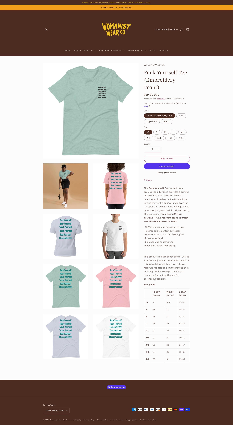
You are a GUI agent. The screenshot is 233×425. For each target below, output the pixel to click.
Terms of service (116, 420)
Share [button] (149, 180)
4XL (170, 138)
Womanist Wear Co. (57, 420)
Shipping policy (132, 420)
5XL (182, 138)
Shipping (161, 99)
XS (148, 132)
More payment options (167, 173)
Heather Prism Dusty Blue (159, 116)
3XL (159, 138)
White (167, 122)
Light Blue (152, 122)
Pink (181, 116)
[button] (46, 29)
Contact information (148, 420)
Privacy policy (102, 420)
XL (182, 132)
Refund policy (88, 420)
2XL (149, 138)
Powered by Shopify (73, 420)
